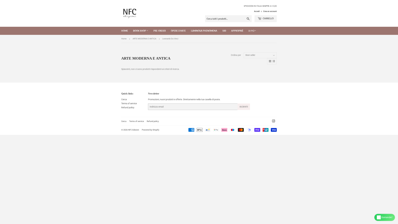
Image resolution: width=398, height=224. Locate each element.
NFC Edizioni (133, 130)
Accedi (257, 11)
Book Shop (139, 30)
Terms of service (129, 103)
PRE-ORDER (159, 30)
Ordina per (236, 55)
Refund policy (127, 107)
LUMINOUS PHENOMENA (204, 30)
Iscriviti (244, 107)
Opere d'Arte (178, 30)
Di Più (251, 31)
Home (124, 30)
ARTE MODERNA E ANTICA (144, 38)
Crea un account (270, 11)
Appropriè (237, 30)
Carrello (268, 18)
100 (224, 30)
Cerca (124, 99)
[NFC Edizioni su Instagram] (273, 121)
